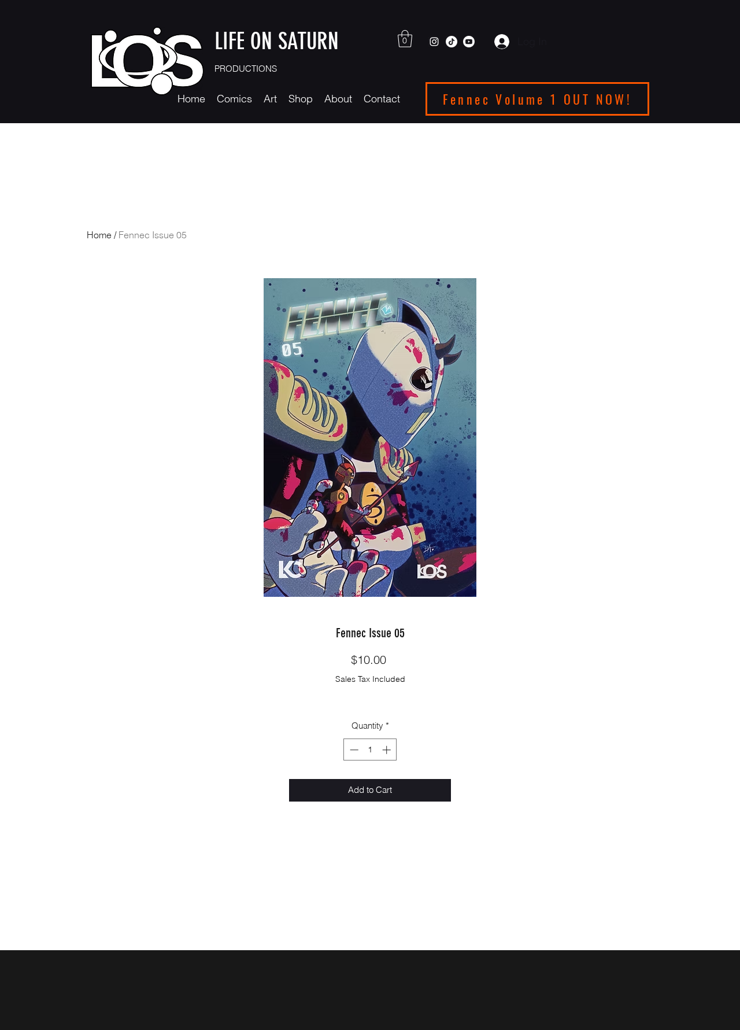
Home (99, 235)
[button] (405, 38)
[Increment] (387, 749)
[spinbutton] (370, 749)
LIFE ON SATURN (279, 41)
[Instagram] (434, 41)
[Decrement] (353, 749)
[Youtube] (469, 41)
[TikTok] (451, 41)
